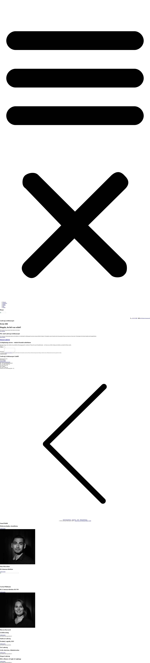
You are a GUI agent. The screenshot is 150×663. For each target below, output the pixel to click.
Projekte (3, 304)
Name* (1, 346)
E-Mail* (1, 347)
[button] (75, 150)
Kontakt (3, 307)
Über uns (4, 302)
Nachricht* (2, 351)
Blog (3, 306)
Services (3, 305)
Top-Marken (4, 303)
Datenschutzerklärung (8, 352)
